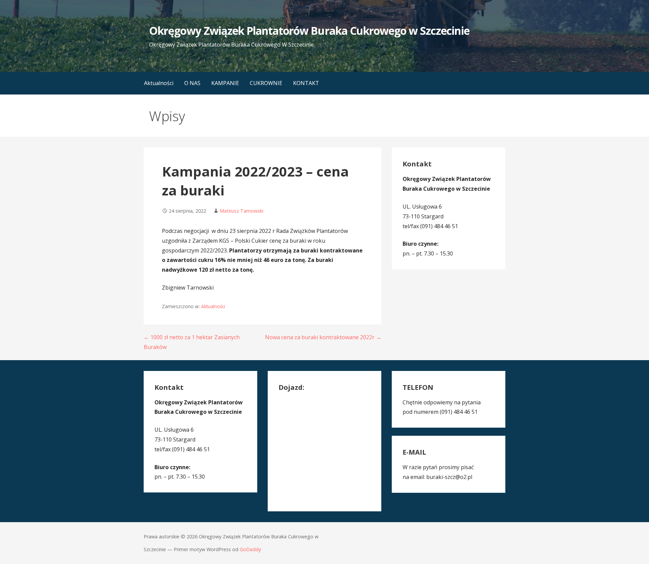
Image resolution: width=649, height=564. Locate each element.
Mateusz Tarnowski (241, 211)
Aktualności (158, 83)
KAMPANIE (225, 83)
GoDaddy (250, 549)
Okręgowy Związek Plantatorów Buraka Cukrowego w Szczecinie (309, 30)
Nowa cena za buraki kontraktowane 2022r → (323, 337)
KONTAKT (306, 83)
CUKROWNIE (266, 83)
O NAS (192, 83)
